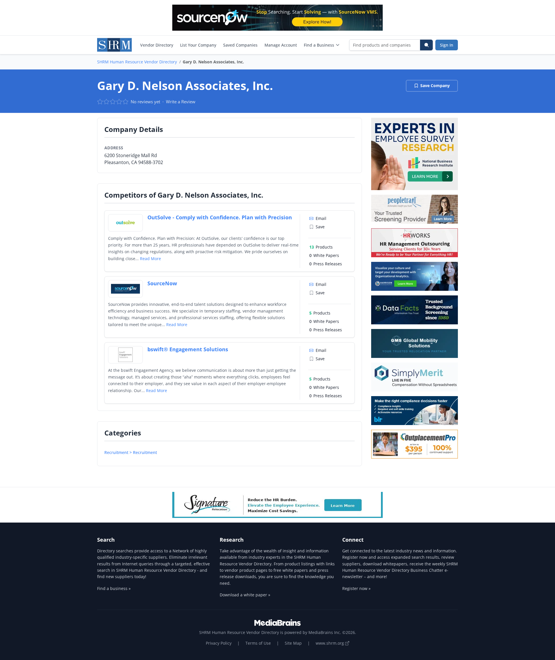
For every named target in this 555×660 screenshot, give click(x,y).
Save (320, 226)
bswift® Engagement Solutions (187, 349)
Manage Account (280, 45)
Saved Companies (240, 45)
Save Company (435, 85)
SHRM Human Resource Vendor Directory (137, 62)
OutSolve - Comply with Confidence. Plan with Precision (219, 217)
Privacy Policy (219, 643)
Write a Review (180, 101)
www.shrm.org (330, 643)
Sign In (446, 45)
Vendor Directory (156, 45)
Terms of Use (258, 643)
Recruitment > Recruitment (130, 452)
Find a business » (114, 588)
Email (321, 218)
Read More (150, 258)
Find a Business (319, 45)
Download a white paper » (245, 595)
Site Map (293, 643)
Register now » (356, 588)
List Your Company (198, 45)
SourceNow (162, 283)
